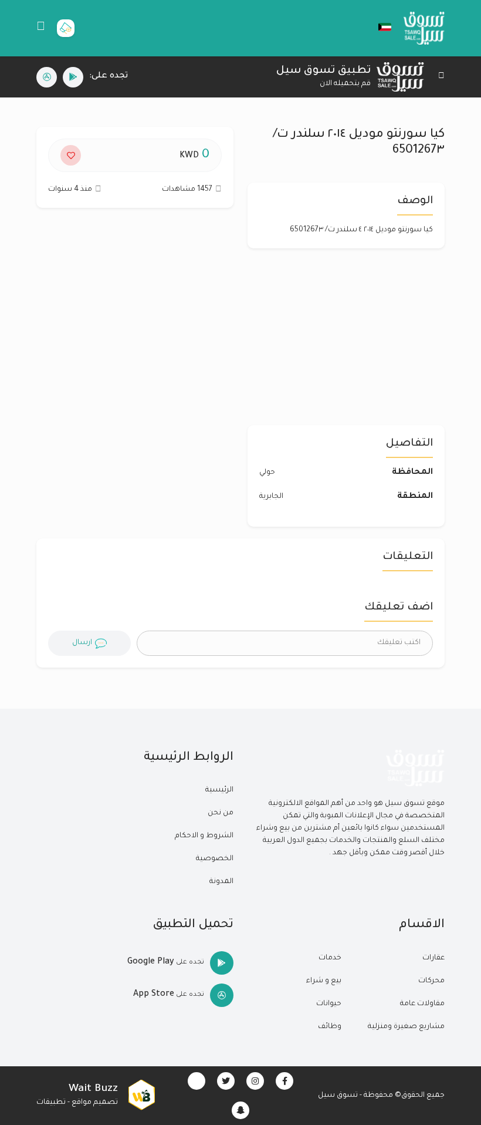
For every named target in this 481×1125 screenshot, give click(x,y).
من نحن (220, 813)
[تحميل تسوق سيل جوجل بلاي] (73, 77)
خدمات (330, 958)
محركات (431, 981)
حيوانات (328, 1004)
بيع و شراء (323, 981)
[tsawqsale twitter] (226, 1081)
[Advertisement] (134, 322)
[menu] (40, 28)
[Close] (441, 77)
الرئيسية (219, 790)
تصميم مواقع (95, 1103)
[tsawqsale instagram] (255, 1081)
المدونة (221, 882)
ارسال (82, 643)
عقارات (433, 958)
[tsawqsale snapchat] (240, 1110)
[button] (379, 27)
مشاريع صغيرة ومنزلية (406, 1027)
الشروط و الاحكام (204, 836)
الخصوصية (214, 859)
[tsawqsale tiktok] (196, 1081)
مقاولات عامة (422, 1004)
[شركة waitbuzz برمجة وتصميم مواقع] (141, 1095)
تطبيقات (51, 1103)
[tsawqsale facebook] (284, 1081)
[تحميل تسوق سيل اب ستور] (46, 77)
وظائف (329, 1027)
